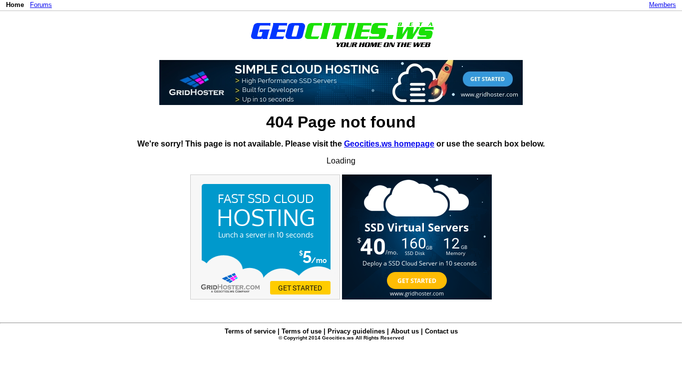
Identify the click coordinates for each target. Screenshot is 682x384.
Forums (41, 4)
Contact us (441, 331)
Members (662, 4)
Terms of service (250, 331)
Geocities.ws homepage (389, 144)
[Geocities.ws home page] (341, 49)
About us (405, 331)
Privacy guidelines (356, 331)
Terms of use (302, 331)
